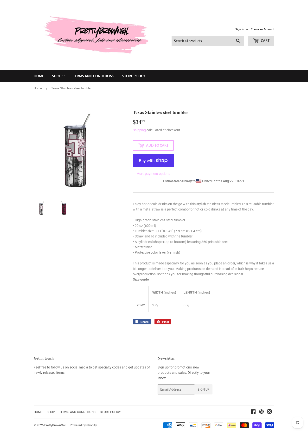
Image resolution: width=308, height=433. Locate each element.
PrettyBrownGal (54, 425)
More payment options (153, 174)
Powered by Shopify (83, 425)
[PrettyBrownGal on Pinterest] (261, 412)
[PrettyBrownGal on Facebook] (253, 412)
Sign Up (203, 389)
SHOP (57, 76)
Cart (265, 41)
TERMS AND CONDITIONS (93, 76)
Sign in (239, 29)
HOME (39, 76)
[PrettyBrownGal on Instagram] (269, 412)
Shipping (139, 130)
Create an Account (262, 29)
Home (38, 88)
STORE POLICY (133, 76)
